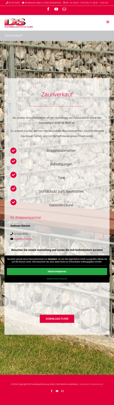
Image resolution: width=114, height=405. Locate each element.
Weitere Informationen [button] (57, 278)
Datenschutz (97, 384)
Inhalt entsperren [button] (57, 271)
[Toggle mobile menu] (108, 21)
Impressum (85, 384)
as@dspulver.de (23, 238)
